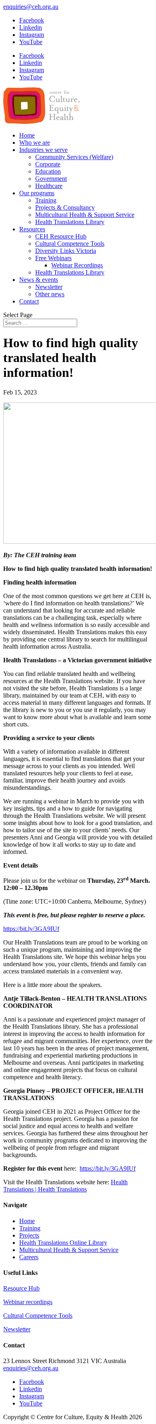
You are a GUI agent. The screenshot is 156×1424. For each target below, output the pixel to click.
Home (27, 135)
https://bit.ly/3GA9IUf (31, 928)
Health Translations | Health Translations (65, 1186)
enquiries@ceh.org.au (30, 1368)
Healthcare (48, 185)
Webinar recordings (27, 1302)
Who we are (34, 142)
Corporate (47, 164)
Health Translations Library (69, 221)
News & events (38, 279)
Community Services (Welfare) (74, 157)
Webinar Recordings (77, 265)
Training (45, 200)
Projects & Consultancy (65, 207)
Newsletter (48, 286)
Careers (28, 1257)
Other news (49, 294)
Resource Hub (21, 1288)
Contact (29, 301)
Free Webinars (53, 258)
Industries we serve (43, 149)
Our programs (36, 193)
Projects (29, 1235)
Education (48, 171)
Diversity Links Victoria (65, 250)
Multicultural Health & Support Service (84, 214)
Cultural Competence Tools (69, 243)
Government (51, 178)
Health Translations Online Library (63, 1242)
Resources (32, 229)
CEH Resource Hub (60, 236)
